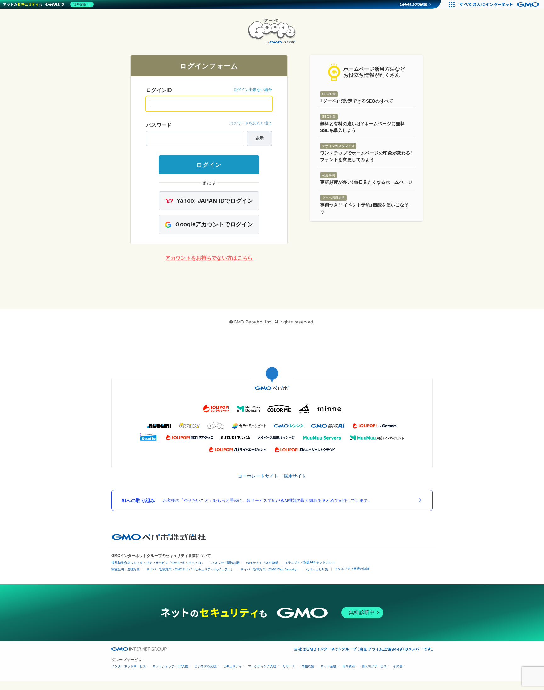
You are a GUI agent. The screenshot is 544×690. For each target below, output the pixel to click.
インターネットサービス (128, 666)
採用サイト (295, 476)
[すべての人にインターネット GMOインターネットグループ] (500, 4)
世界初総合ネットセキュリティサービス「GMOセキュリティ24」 (158, 562)
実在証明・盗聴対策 (125, 569)
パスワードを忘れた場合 (250, 123)
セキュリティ (232, 666)
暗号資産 (349, 666)
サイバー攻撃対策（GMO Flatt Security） (270, 569)
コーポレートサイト (258, 476)
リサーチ (289, 666)
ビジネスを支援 (206, 666)
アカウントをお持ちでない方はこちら (208, 258)
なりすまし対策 (317, 569)
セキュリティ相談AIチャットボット (310, 562)
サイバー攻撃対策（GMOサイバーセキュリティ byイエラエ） (190, 569)
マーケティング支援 (262, 666)
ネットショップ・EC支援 (170, 666)
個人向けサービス (374, 666)
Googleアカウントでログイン (213, 224)
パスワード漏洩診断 (225, 562)
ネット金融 (328, 666)
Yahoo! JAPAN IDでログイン (214, 201)
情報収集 (308, 666)
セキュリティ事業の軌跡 (352, 568)
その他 (397, 666)
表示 (259, 138)
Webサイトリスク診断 (262, 562)
